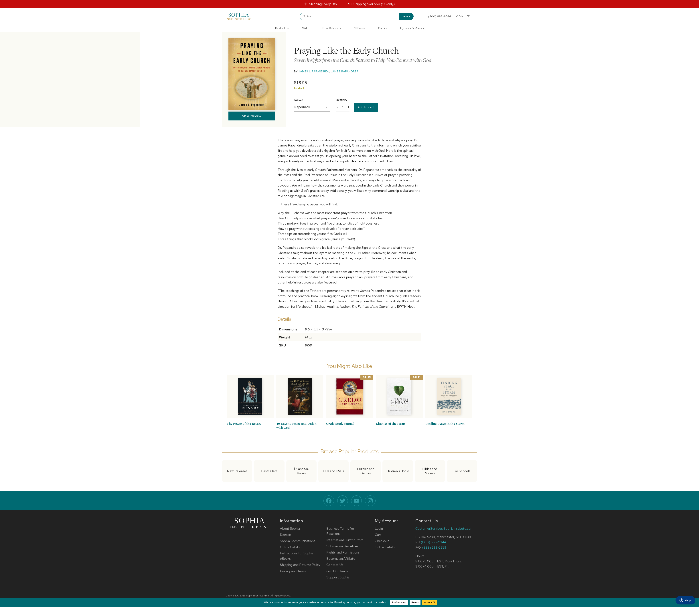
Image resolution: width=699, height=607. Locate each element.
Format (298, 100)
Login (379, 528)
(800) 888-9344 (439, 16)
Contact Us (334, 565)
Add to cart (366, 107)
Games (382, 28)
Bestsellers (282, 28)
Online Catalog (290, 547)
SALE (306, 28)
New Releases (331, 28)
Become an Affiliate (340, 558)
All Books (359, 28)
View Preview (251, 116)
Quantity (341, 100)
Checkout (382, 541)
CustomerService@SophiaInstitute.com (444, 528)
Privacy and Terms (293, 571)
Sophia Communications (297, 541)
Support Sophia (337, 577)
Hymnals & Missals (412, 28)
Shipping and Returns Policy (300, 565)
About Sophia (290, 528)
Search (406, 16)
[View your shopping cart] (468, 16)
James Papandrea (345, 71)
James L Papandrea (313, 71)
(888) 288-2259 (434, 547)
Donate (285, 535)
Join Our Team (337, 571)
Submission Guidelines (342, 546)
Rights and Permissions (343, 552)
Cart (378, 535)
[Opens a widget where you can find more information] (685, 600)
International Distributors (344, 540)
